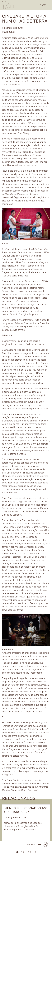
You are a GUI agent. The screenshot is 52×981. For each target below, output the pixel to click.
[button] (17, 852)
